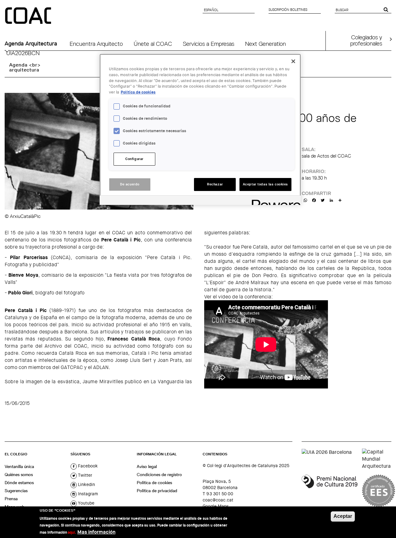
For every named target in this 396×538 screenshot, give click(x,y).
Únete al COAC (153, 43)
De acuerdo (130, 184)
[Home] (29, 16)
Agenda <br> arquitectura (25, 67)
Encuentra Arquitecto (96, 43)
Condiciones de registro (159, 474)
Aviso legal (147, 466)
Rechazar (215, 184)
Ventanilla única (19, 466)
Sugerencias (16, 490)
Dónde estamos (19, 482)
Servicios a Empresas (208, 43)
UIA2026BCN (23, 53)
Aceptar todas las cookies (265, 184)
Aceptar (343, 516)
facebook (87, 466)
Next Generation (265, 43)
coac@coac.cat (218, 500)
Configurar (134, 159)
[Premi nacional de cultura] (329, 491)
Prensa (11, 498)
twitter (84, 475)
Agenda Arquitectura (31, 43)
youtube (85, 503)
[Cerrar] (293, 61)
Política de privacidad (157, 490)
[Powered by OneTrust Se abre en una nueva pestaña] (274, 201)
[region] (200, 129)
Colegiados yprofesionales (366, 40)
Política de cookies (154, 482)
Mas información (96, 532)
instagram (87, 494)
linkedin (86, 484)
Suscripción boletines (288, 9)
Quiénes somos (19, 474)
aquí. (72, 532)
